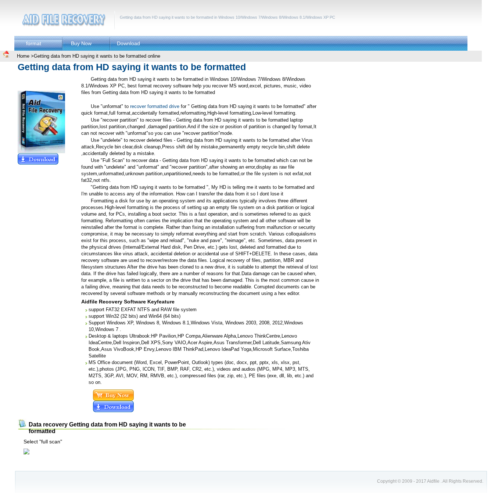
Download (128, 43)
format (33, 43)
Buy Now (81, 43)
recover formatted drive (154, 106)
